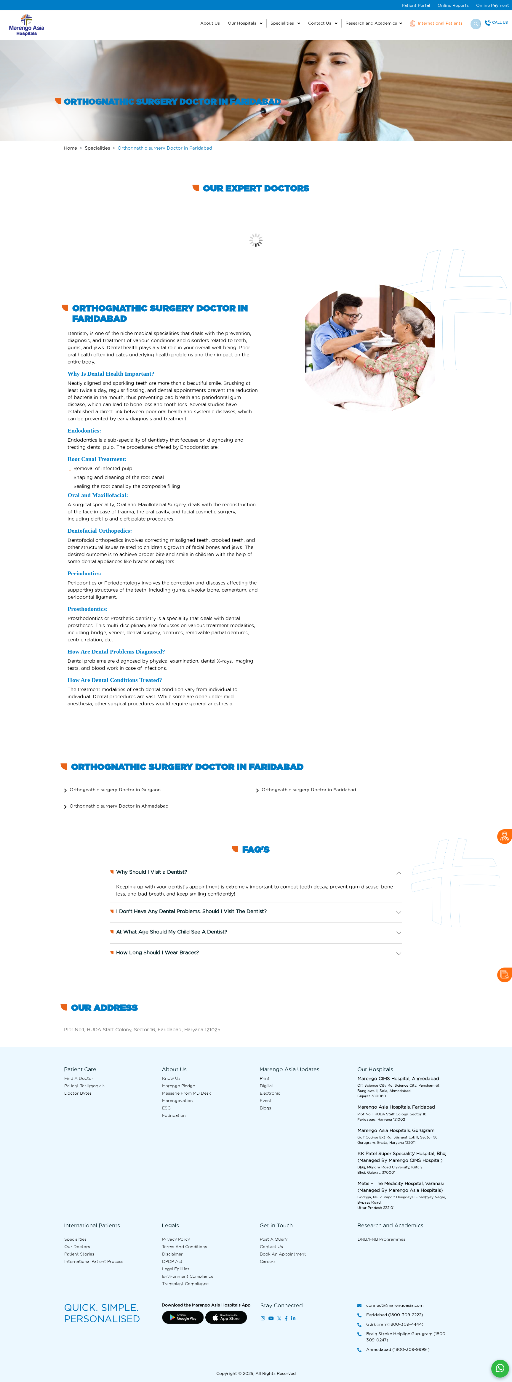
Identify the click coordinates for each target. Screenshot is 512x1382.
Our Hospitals (242, 23)
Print (265, 1078)
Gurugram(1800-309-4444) (394, 1324)
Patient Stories (79, 1254)
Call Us (500, 22)
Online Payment (492, 5)
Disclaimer (172, 1254)
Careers (268, 1261)
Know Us (171, 1078)
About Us (210, 23)
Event (266, 1100)
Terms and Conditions (184, 1246)
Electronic (270, 1093)
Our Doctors (77, 1246)
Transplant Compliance (185, 1283)
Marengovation (177, 1100)
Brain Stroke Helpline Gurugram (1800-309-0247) (406, 1336)
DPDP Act (172, 1261)
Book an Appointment (283, 1254)
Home (70, 147)
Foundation (174, 1115)
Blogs (265, 1108)
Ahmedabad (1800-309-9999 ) (398, 1349)
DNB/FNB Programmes (381, 1239)
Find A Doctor (78, 1078)
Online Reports (453, 5)
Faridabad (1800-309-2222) (394, 1314)
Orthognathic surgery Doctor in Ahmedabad (119, 805)
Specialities (283, 23)
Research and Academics (371, 23)
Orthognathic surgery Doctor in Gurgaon (115, 789)
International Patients (440, 23)
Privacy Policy (176, 1239)
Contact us (271, 1246)
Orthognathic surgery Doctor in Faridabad (309, 789)
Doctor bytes (78, 1093)
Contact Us (320, 23)
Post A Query (273, 1239)
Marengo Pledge (178, 1085)
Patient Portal (416, 5)
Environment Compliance (187, 1276)
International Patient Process (93, 1261)
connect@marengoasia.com (394, 1305)
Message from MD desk (186, 1093)
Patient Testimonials (84, 1085)
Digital (266, 1085)
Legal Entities (175, 1268)
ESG (166, 1108)
